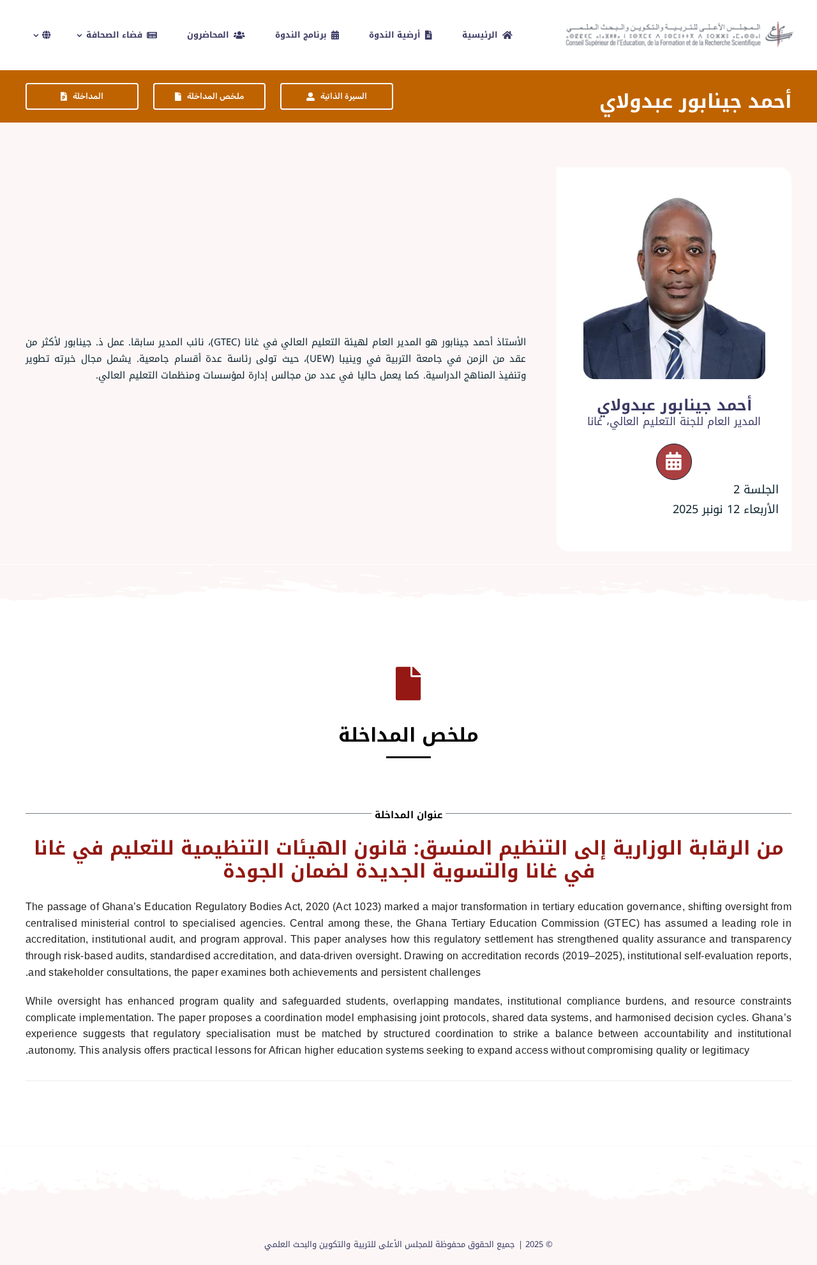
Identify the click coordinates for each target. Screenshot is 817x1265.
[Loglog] (681, 22)
